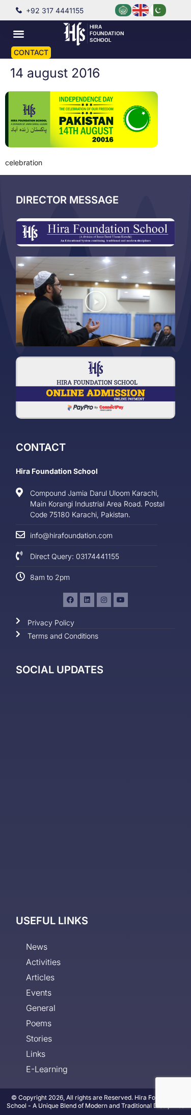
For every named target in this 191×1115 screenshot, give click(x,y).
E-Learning (47, 1069)
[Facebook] (70, 600)
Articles (40, 977)
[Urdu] (158, 9)
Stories (39, 1038)
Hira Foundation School (107, 33)
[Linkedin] (87, 600)
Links (35, 1054)
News (36, 947)
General (41, 1008)
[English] (141, 9)
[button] (19, 33)
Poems (38, 1023)
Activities (43, 962)
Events (38, 992)
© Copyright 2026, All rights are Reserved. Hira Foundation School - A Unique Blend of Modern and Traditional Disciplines (95, 1101)
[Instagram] (104, 600)
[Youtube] (121, 600)
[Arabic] (123, 9)
